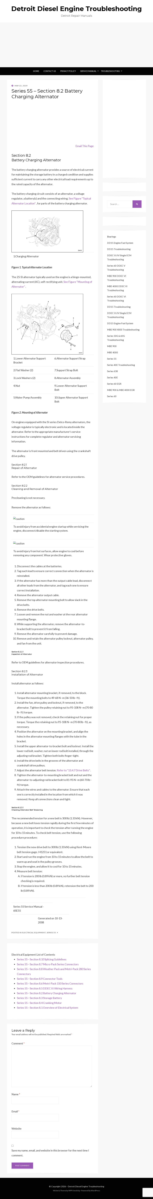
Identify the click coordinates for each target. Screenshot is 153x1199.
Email (15, 1111)
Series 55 (51, 932)
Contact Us (49, 71)
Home (36, 71)
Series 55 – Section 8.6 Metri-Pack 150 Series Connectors (50, 983)
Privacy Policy (68, 71)
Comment (18, 1043)
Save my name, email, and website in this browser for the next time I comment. (50, 1153)
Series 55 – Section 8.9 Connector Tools (39, 978)
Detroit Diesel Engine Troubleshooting (76, 9)
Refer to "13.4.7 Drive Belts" (73, 770)
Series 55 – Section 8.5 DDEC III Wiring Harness (44, 988)
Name (16, 1094)
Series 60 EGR (114, 383)
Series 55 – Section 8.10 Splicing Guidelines (41, 959)
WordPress (95, 1190)
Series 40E (112, 377)
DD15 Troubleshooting (119, 249)
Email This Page (84, 146)
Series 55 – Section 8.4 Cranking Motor (39, 1002)
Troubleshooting (110, 71)
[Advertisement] (76, 45)
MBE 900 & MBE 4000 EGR (121, 390)
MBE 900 (112, 346)
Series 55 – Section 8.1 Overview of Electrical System (47, 1007)
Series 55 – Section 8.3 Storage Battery (39, 998)
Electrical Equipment (34, 932)
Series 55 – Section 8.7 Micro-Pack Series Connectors (48, 964)
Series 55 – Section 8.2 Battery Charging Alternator (46, 993)
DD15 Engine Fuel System (120, 242)
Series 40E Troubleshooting (121, 365)
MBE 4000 (112, 352)
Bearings (111, 236)
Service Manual (88, 71)
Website (17, 1128)
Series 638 (112, 371)
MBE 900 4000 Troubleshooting (123, 329)
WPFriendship (74, 1190)
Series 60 (111, 396)
